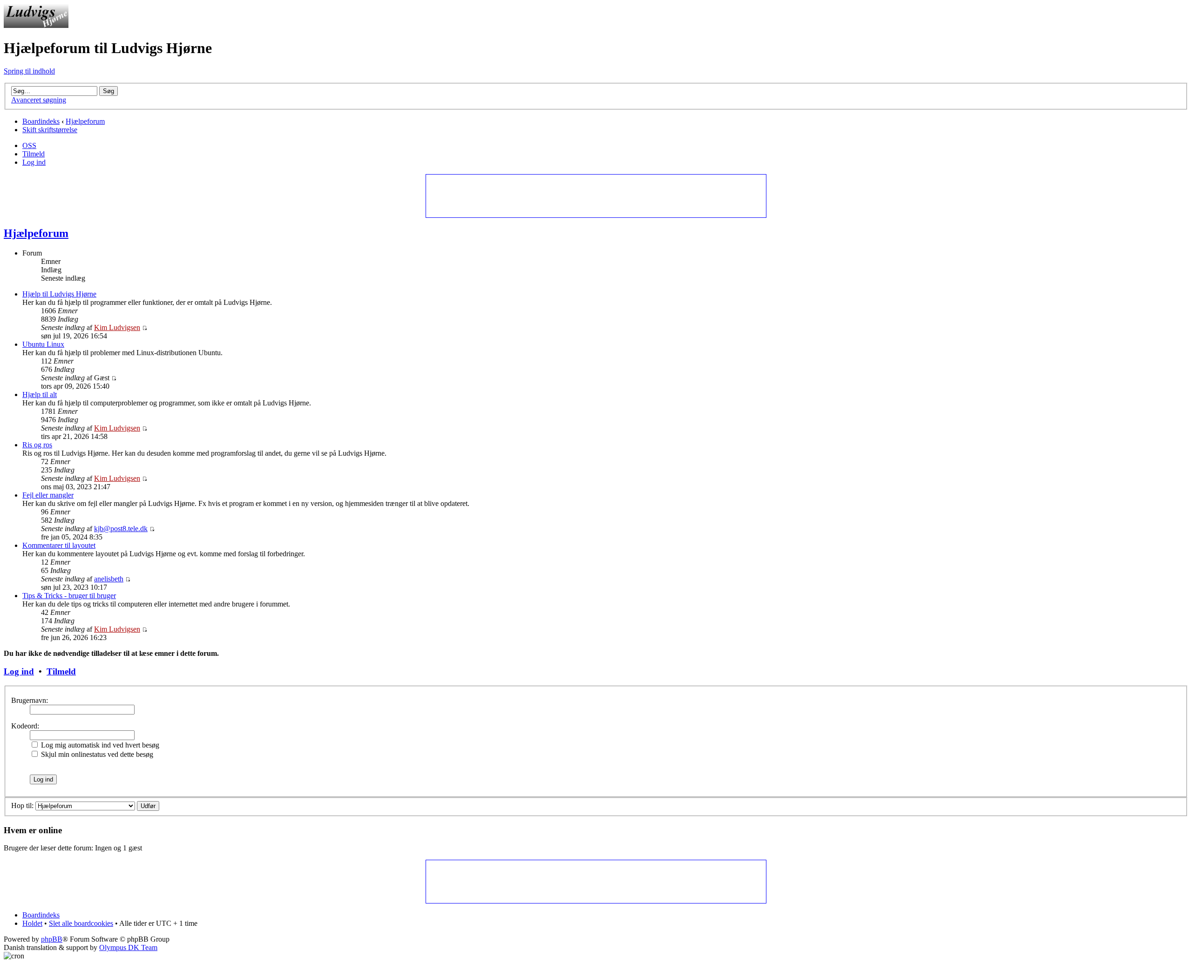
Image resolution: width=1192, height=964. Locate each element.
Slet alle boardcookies (81, 923)
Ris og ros (37, 445)
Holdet (32, 923)
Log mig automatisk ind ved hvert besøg (99, 745)
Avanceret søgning (38, 100)
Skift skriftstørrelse (49, 130)
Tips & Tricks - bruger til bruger (69, 596)
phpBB (51, 939)
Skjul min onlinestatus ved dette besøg (96, 754)
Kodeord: (25, 726)
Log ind (34, 162)
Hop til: (22, 805)
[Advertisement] (595, 195)
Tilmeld (33, 154)
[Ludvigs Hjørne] (36, 25)
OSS (29, 145)
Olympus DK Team (128, 947)
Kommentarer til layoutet (58, 545)
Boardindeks (41, 121)
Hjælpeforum (85, 121)
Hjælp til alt (39, 394)
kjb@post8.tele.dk (121, 529)
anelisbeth (108, 579)
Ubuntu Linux (43, 344)
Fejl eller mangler (48, 495)
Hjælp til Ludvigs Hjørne (59, 294)
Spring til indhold (29, 71)
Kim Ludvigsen (117, 327)
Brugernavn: (29, 700)
